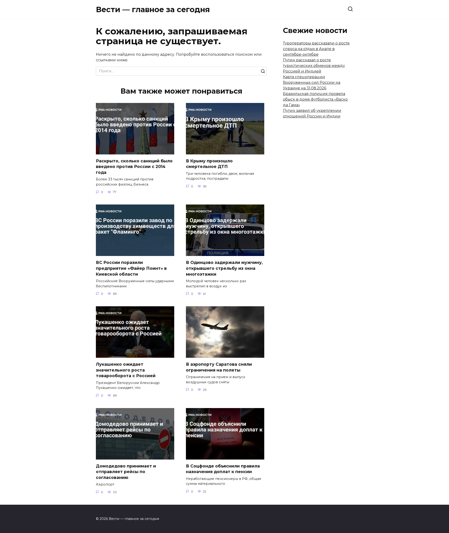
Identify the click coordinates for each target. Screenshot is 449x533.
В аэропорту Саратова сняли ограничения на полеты (219, 367)
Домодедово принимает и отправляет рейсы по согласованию (126, 472)
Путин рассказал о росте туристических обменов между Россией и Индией (314, 65)
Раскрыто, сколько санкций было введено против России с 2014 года (134, 166)
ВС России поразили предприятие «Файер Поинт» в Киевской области (131, 268)
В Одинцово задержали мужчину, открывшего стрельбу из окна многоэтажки (224, 268)
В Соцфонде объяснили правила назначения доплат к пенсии (223, 469)
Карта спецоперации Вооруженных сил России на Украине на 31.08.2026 (311, 82)
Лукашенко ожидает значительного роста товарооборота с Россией (126, 370)
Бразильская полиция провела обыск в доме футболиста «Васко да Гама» (315, 99)
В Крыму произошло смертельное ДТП (209, 163)
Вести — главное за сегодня (153, 9)
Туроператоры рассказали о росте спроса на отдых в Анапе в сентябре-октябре (316, 49)
